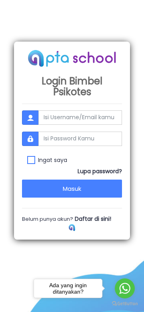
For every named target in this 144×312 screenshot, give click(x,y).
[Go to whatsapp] (125, 288)
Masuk (72, 188)
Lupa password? (100, 171)
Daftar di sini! (92, 219)
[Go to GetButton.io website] (125, 303)
